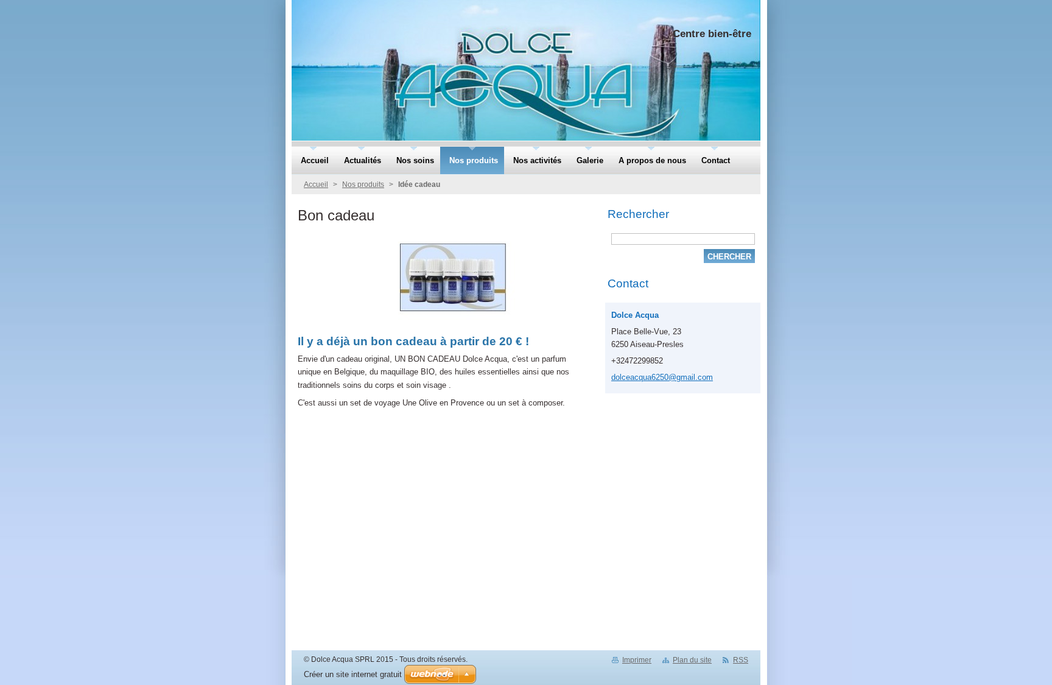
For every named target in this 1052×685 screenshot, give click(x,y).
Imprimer (636, 660)
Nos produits (363, 184)
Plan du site (692, 660)
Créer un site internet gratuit (353, 674)
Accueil (316, 184)
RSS (740, 660)
